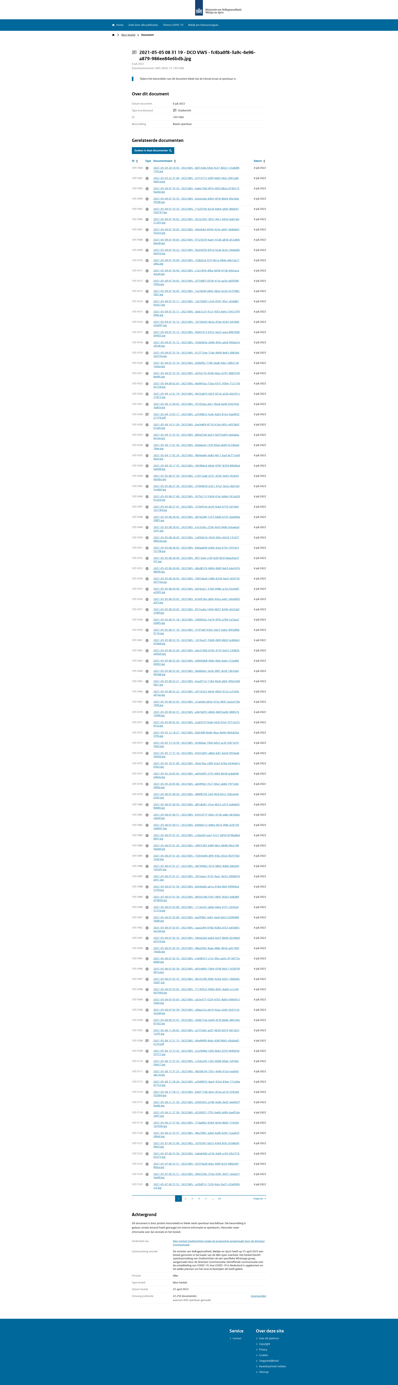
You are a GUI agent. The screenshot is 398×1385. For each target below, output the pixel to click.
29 (220, 1198)
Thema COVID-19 (173, 25)
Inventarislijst (258, 1296)
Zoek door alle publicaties (143, 25)
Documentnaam (165, 161)
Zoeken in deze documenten (151, 150)
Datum (260, 161)
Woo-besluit (128, 35)
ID (138, 161)
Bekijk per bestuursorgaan (203, 25)
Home (119, 25)
